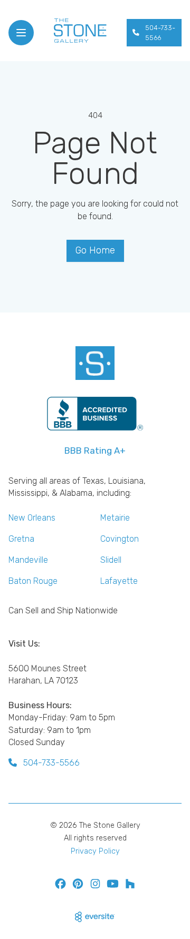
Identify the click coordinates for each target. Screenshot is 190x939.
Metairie (115, 518)
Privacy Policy (95, 851)
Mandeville (28, 560)
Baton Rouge (33, 581)
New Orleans (31, 518)
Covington (119, 539)
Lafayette (119, 581)
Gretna (21, 539)
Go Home (95, 250)
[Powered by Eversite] (95, 917)
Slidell (110, 560)
